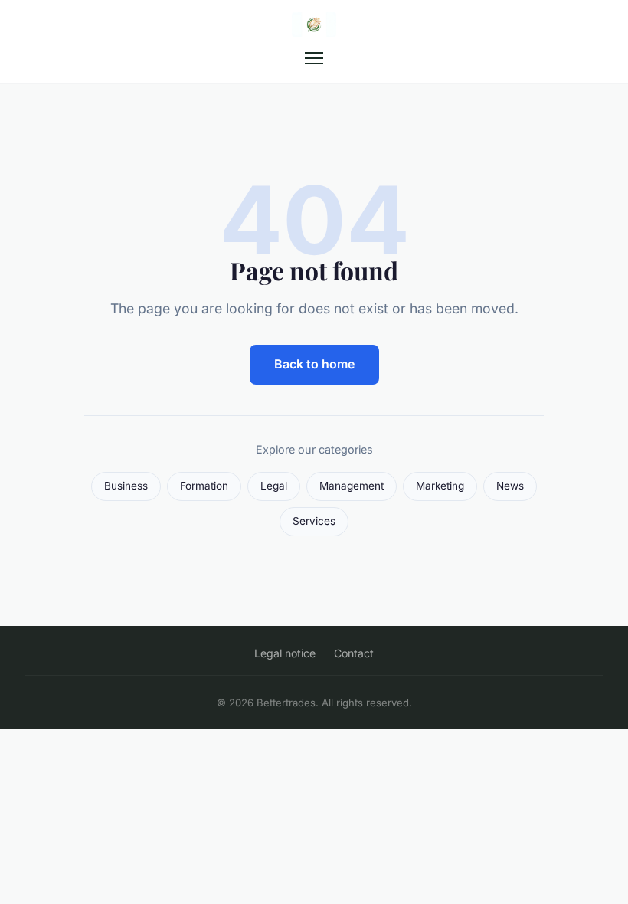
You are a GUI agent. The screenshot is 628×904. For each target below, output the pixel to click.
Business (126, 486)
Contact (354, 653)
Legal (273, 486)
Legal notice (285, 653)
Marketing (440, 486)
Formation (204, 486)
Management (351, 486)
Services (314, 521)
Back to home (314, 364)
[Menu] (314, 58)
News (510, 486)
